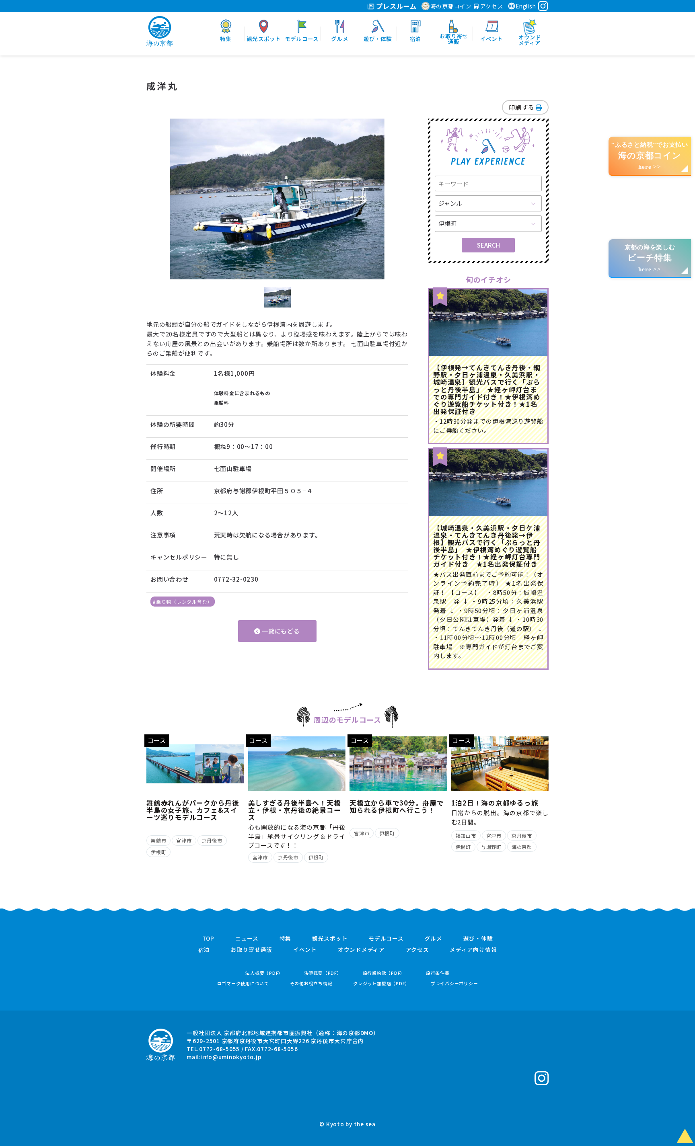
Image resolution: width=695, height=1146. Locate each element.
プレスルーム (395, 6)
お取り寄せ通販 (251, 950)
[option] (277, 199)
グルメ (433, 938)
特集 (286, 938)
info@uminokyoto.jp (231, 1057)
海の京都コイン (451, 6)
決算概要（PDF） (323, 973)
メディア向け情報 (473, 950)
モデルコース (386, 938)
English (526, 6)
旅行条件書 (438, 973)
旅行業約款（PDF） (384, 973)
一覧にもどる (280, 631)
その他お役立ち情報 (311, 983)
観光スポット (330, 938)
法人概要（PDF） (264, 973)
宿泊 (204, 950)
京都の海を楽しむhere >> (650, 258)
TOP (208, 938)
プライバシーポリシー (454, 983)
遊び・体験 (478, 938)
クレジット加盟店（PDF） (381, 983)
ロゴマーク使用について (243, 983)
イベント (305, 950)
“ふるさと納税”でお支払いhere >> (649, 155)
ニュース (247, 938)
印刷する (522, 107)
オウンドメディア (361, 950)
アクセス (491, 6)
